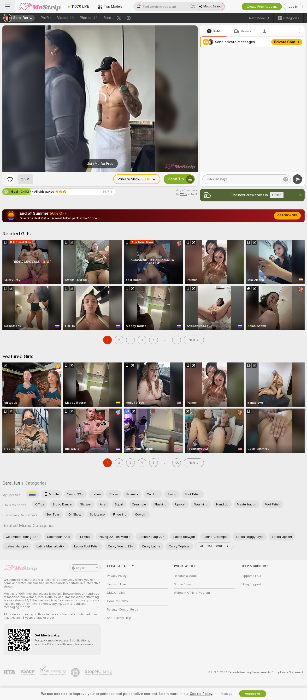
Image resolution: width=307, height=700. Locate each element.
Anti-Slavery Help (119, 618)
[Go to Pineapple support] (76, 672)
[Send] (297, 179)
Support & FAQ (251, 576)
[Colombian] (32, 494)
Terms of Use (116, 584)
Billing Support (251, 584)
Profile (46, 18)
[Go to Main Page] (39, 6)
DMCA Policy (116, 592)
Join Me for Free (100, 164)
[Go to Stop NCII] (99, 672)
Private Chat (284, 42)
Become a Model (185, 576)
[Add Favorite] (10, 179)
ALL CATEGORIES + (214, 546)
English (81, 567)
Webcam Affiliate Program (192, 592)
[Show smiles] (286, 179)
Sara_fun (11, 483)
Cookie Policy (201, 694)
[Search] (192, 6)
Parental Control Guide (122, 609)
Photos (89, 18)
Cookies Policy (117, 601)
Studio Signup (184, 584)
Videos (65, 18)
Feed (107, 18)
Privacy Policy (117, 576)
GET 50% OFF (287, 215)
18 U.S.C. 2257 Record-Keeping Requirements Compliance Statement (255, 672)
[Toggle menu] (7, 6)
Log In (293, 6)
